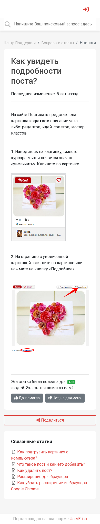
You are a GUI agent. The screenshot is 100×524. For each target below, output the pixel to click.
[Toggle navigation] (11, 9)
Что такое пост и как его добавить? (50, 464)
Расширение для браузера (42, 476)
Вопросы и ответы (58, 43)
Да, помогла (29, 398)
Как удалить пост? (34, 470)
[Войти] (86, 10)
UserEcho (78, 518)
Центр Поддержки (20, 43)
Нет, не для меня (66, 398)
